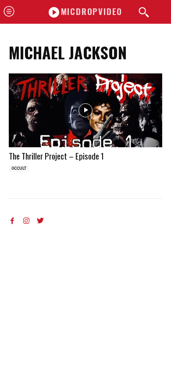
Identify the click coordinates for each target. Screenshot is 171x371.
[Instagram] (26, 218)
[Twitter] (40, 218)
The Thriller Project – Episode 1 (56, 155)
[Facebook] (12, 218)
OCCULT (18, 168)
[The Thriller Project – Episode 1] (85, 110)
